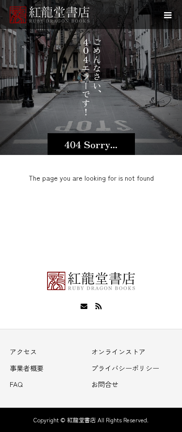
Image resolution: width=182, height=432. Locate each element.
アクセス (23, 351)
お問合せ (104, 384)
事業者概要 (27, 368)
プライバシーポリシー (125, 368)
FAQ (16, 384)
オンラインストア (118, 351)
